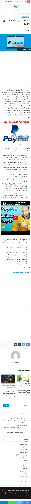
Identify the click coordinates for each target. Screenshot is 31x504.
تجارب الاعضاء (19, 14)
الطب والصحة (23, 446)
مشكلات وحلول (23, 471)
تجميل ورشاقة (23, 452)
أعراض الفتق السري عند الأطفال (19, 418)
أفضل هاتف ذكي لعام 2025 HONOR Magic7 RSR (14, 1)
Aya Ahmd (24, 28)
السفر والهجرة (23, 444)
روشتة (25, 463)
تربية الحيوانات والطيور (21, 455)
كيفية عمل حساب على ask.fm (21, 272)
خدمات (25, 460)
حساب (22, 90)
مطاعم (25, 473)
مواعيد (25, 479)
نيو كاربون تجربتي (25, 384)
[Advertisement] (15, 70)
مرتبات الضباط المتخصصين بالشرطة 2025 (16, 432)
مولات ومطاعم (23, 481)
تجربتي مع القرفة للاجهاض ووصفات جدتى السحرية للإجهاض (9, 393)
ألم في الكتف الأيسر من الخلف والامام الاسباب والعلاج (23, 392)
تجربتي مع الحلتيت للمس (8, 385)
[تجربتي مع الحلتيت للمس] (8, 378)
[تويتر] (23, 344)
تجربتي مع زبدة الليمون (21, 425)
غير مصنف (24, 468)
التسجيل (14, 176)
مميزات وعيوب (23, 476)
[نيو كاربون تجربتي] (23, 378)
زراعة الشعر (24, 465)
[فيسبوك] (28, 344)
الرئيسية (26, 14)
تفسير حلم (24, 457)
